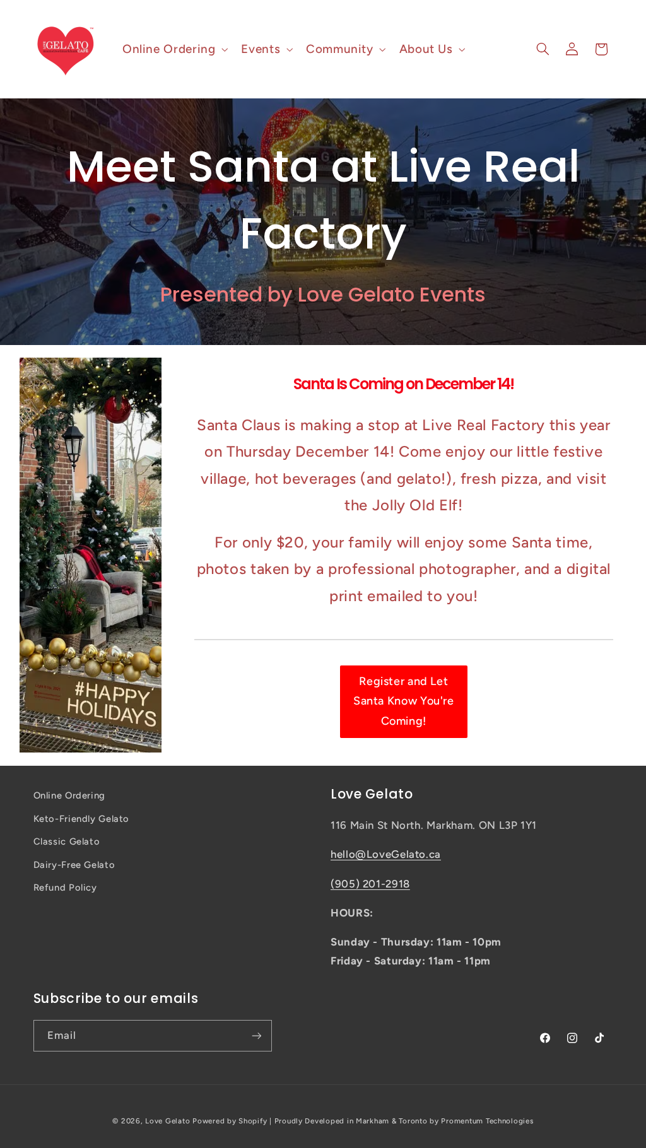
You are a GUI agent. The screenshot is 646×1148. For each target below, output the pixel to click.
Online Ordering (69, 795)
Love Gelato (167, 1120)
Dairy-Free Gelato (74, 864)
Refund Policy (65, 887)
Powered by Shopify (229, 1120)
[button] (173, 48)
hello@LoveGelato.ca (386, 854)
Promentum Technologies (487, 1120)
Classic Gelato (66, 841)
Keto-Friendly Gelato (81, 818)
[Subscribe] (256, 1035)
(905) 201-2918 (370, 883)
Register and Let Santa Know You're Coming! (403, 701)
